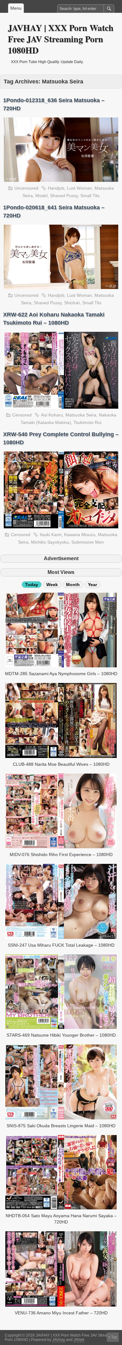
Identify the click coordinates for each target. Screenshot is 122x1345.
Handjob (56, 188)
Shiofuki (72, 302)
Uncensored (26, 188)
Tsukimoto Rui (87, 422)
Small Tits (89, 195)
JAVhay (58, 1340)
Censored (22, 414)
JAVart (79, 1340)
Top (114, 1337)
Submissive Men (87, 542)
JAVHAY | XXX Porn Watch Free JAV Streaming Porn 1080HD (61, 39)
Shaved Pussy (64, 195)
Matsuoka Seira (80, 414)
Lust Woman (79, 188)
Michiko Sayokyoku (50, 542)
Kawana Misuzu (79, 534)
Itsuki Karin (51, 534)
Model (41, 195)
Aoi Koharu (52, 414)
